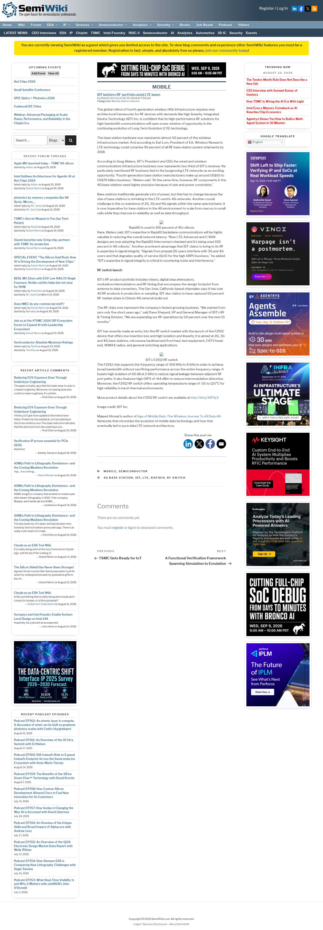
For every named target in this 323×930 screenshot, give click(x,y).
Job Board (204, 25)
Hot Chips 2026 (24, 81)
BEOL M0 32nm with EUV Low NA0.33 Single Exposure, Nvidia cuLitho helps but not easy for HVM (45, 283)
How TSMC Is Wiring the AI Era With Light (275, 101)
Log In (282, 8)
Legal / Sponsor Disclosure (150, 924)
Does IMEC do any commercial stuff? (39, 304)
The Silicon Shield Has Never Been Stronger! (44, 567)
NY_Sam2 (36, 205)
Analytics (140, 25)
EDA (50, 25)
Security (163, 25)
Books (185, 25)
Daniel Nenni (33, 188)
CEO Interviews (44, 33)
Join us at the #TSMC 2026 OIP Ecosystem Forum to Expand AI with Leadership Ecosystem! (43, 325)
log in (132, 528)
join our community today (226, 50)
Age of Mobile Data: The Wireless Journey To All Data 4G (179, 416)
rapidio (158, 477)
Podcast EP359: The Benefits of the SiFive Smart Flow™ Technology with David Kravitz (44, 776)
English (257, 142)
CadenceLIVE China (27, 106)
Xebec (29, 167)
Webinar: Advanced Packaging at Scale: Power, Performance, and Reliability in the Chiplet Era (42, 119)
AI (172, 33)
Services (82, 25)
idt (137, 477)
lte (146, 477)
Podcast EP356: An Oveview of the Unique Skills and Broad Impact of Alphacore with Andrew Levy (43, 827)
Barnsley (31, 311)
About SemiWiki (179, 924)
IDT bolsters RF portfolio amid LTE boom (128, 95)
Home (7, 25)
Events (251, 33)
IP (64, 25)
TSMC (95, 33)
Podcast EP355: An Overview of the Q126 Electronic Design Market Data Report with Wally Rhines (43, 846)
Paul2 (34, 226)
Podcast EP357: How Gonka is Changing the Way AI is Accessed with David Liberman (43, 810)
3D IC (222, 33)
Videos (243, 25)
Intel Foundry (114, 33)
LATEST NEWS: (16, 33)
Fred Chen (36, 290)
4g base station (118, 477)
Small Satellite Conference (32, 90)
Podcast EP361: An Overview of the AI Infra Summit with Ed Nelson (43, 742)
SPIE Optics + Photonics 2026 (34, 98)
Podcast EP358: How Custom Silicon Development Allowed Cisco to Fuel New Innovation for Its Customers (41, 793)
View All (53, 73)
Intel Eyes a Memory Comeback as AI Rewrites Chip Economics (271, 110)
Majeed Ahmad (110, 98)
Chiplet (81, 33)
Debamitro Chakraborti (41, 604)
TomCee (31, 350)
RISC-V (134, 33)
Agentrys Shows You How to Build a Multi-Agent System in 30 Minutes (275, 121)
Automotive (205, 33)
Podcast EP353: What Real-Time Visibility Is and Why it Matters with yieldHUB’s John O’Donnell (44, 884)
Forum (36, 25)
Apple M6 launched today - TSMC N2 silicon (44, 163)
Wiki (21, 25)
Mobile (116, 101)
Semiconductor (111, 25)
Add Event (38, 73)
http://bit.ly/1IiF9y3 (205, 397)
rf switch (176, 477)
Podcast (225, 25)
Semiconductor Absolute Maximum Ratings (43, 342)
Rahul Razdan (46, 475)
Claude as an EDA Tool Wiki (32, 545)
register (118, 528)
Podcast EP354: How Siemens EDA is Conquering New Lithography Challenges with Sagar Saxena (45, 865)
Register (266, 8)
